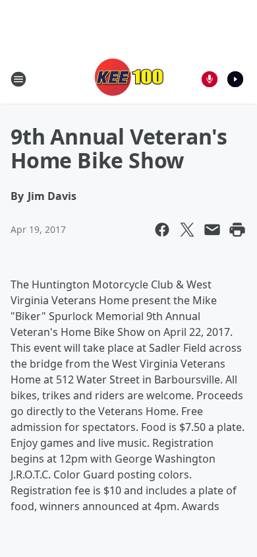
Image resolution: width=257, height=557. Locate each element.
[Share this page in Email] (212, 229)
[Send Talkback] (209, 79)
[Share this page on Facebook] (162, 229)
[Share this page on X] (187, 229)
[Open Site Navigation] (18, 79)
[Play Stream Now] (235, 79)
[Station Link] (128, 78)
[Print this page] (237, 229)
